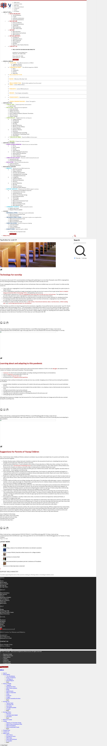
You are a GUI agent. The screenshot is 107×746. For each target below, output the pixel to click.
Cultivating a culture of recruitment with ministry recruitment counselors (22, 548)
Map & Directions (5, 613)
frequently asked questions (20, 377)
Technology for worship (11, 274)
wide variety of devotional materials (37, 301)
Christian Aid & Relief (12, 715)
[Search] (75, 236)
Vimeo (2, 624)
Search (15, 10)
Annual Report (10, 680)
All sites (84, 258)
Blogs (7, 689)
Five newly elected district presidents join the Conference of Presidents (22, 561)
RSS (1, 627)
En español (16, 11)
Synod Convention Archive (13, 698)
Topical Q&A (9, 703)
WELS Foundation (11, 725)
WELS (2, 670)
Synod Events (9, 691)
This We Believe (10, 676)
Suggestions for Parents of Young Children (19, 451)
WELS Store (16, 2)
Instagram (3, 621)
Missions (8, 713)
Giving (2, 609)
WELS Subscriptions (11, 688)
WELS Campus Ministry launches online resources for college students (22, 552)
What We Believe (4, 593)
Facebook (3, 620)
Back (7, 682)
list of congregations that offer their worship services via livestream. (38, 294)
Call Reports (9, 679)
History (2, 596)
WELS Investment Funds (12, 727)
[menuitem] (80, 247)
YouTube (2, 626)
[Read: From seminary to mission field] (4, 555)
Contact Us (16, 8)
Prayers (8, 709)
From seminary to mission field (11, 557)
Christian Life (9, 704)
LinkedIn (2, 623)
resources (5, 372)
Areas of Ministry (4, 600)
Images (8, 697)
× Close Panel (4, 745)
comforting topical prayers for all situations (19, 303)
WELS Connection (11, 692)
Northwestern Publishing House (22, 465)
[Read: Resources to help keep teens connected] (4, 564)
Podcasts (8, 695)
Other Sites (3, 601)
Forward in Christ (18, 4)
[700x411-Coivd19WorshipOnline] (28, 266)
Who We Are (3, 594)
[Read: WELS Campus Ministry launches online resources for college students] (4, 551)
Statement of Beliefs (5, 597)
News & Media (4, 584)
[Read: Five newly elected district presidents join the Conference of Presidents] (4, 560)
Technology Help (4, 611)
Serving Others (4, 587)
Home (1, 581)
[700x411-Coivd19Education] (28, 420)
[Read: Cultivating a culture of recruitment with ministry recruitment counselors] (4, 546)
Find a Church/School (19, 7)
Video (7, 694)
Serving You (3, 585)
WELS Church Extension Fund (14, 724)
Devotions (9, 706)
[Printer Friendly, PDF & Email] (15, 323)
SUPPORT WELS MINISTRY (9, 571)
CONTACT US (4, 641)
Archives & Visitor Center (7, 612)
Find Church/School (11, 739)
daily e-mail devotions (53, 301)
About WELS (3, 582)
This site (78, 258)
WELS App (16, 5)
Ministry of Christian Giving (13, 722)
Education (9, 716)
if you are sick (15, 375)
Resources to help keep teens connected (14, 566)
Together (8, 685)
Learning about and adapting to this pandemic (21, 363)
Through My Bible (11, 707)
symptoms (10, 374)
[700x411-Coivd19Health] (28, 332)
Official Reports (4, 599)
